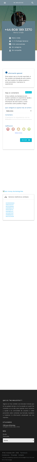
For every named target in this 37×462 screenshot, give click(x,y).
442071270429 (10, 216)
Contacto (21, 455)
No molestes (18, 2)
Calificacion (9, 126)
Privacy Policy (29, 457)
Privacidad (14, 455)
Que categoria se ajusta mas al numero (18, 107)
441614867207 (9, 211)
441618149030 (9, 215)
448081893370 (10, 208)
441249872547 (10, 213)
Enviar (26, 140)
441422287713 (9, 209)
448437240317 (10, 204)
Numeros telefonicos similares (17, 197)
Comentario (9, 115)
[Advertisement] (18, 169)
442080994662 (10, 203)
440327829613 (10, 206)
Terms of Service (5, 459)
